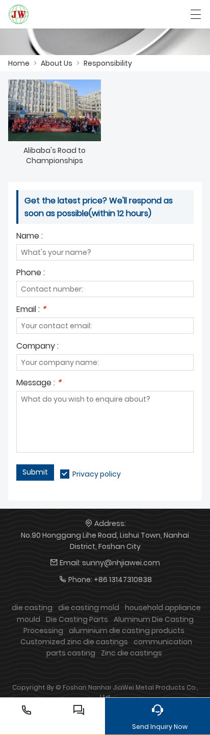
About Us (56, 63)
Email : (31, 310)
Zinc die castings (131, 653)
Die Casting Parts (77, 619)
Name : (29, 237)
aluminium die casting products (127, 630)
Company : (37, 347)
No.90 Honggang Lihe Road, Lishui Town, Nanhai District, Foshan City (105, 541)
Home (19, 63)
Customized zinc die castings (74, 642)
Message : (38, 383)
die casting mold (88, 607)
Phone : (30, 273)
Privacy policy (96, 474)
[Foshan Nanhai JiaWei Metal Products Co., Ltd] (18, 14)
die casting (32, 607)
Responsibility (108, 63)
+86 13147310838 (123, 579)
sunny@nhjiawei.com (121, 563)
